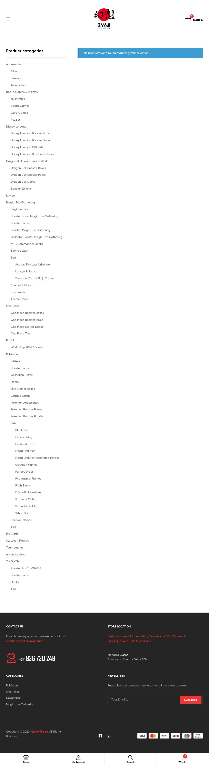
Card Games (19, 112)
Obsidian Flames (26, 464)
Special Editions (21, 188)
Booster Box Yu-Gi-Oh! (26, 568)
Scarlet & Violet (25, 499)
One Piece (13, 306)
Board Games (20, 105)
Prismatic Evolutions (28, 492)
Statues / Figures (17, 540)
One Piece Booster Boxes (27, 312)
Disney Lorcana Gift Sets (27, 147)
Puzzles (15, 119)
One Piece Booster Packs (27, 319)
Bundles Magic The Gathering (30, 230)
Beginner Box (19, 209)
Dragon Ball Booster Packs (28, 174)
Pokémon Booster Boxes (26, 409)
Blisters (15, 361)
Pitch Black (22, 485)
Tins (13, 527)
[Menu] (8, 18)
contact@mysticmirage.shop (24, 641)
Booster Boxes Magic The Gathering (34, 216)
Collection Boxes (21, 374)
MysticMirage (39, 731)
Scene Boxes (19, 250)
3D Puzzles (18, 98)
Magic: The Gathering (20, 202)
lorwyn (10, 195)
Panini (10, 340)
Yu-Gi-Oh (12, 561)
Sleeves (16, 78)
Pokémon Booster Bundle (27, 416)
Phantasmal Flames (28, 478)
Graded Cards (20, 395)
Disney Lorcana (16, 126)
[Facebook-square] (100, 736)
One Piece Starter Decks (27, 326)
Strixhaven (18, 292)
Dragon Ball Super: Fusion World (27, 161)
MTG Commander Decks (27, 243)
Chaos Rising (23, 437)
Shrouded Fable (25, 506)
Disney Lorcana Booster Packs (30, 140)
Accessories (13, 64)
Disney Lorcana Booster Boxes (31, 133)
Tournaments (14, 547)
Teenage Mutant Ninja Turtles (34, 278)
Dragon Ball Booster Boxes (28, 168)
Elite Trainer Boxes (23, 388)
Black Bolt (22, 430)
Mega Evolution (25, 450)
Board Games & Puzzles (22, 91)
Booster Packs (20, 223)
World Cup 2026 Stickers (27, 347)
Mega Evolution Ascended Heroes (37, 457)
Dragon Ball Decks (23, 181)
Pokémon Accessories (25, 402)
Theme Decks (19, 299)
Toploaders (18, 85)
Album (15, 71)
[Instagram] (109, 736)
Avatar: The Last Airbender (33, 264)
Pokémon (12, 354)
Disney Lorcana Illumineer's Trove (32, 154)
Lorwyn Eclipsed (25, 271)
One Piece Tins (20, 333)
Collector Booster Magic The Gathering (36, 237)
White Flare (22, 513)
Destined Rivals (25, 444)
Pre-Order (13, 533)
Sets (13, 257)
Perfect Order (24, 471)
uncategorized (16, 554)
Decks (15, 381)
